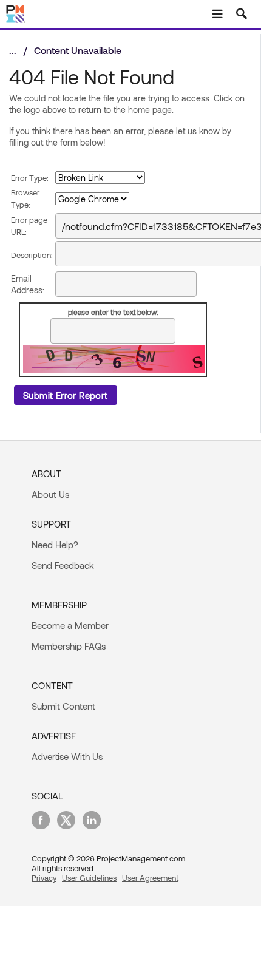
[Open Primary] (217, 14)
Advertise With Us (67, 756)
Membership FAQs (69, 645)
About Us (50, 494)
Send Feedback (63, 565)
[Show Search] (241, 14)
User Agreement (150, 878)
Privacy (44, 878)
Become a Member (70, 625)
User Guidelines (89, 878)
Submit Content (63, 706)
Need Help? (55, 544)
